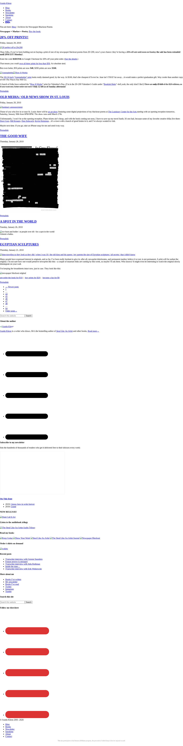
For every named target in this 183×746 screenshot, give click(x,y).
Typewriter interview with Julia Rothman (22, 564)
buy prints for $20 (32, 278)
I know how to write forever (23, 504)
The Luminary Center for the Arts (122, 112)
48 (6, 304)
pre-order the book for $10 (11, 278)
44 (6, 294)
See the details (71, 59)
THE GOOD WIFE (13, 136)
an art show (53, 112)
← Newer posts (12, 287)
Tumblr (8, 591)
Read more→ (93, 331)
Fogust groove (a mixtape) (16, 561)
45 (6, 296)
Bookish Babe (110, 84)
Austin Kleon (5, 3)
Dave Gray (4, 121)
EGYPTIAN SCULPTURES (19, 244)
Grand (13, 506)
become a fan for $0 (51, 278)
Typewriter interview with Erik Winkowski (23, 569)
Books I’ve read (12, 584)
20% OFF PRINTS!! (14, 37)
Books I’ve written (13, 579)
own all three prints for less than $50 (34, 63)
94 (6, 308)
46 (6, 299)
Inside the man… (12, 566)
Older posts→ (11, 311)
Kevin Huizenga (42, 121)
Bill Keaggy (15, 121)
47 (6, 301)
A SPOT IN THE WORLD (18, 221)
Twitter (8, 587)
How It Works (36, 84)
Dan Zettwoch (28, 121)
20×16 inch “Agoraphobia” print (17, 77)
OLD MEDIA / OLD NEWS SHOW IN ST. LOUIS (34, 97)
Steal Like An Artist (64, 331)
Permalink (4, 91)
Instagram (9, 589)
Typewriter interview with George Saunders (23, 559)
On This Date (6, 499)
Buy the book (34, 31)
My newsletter (11, 582)
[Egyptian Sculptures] (67, 254)
